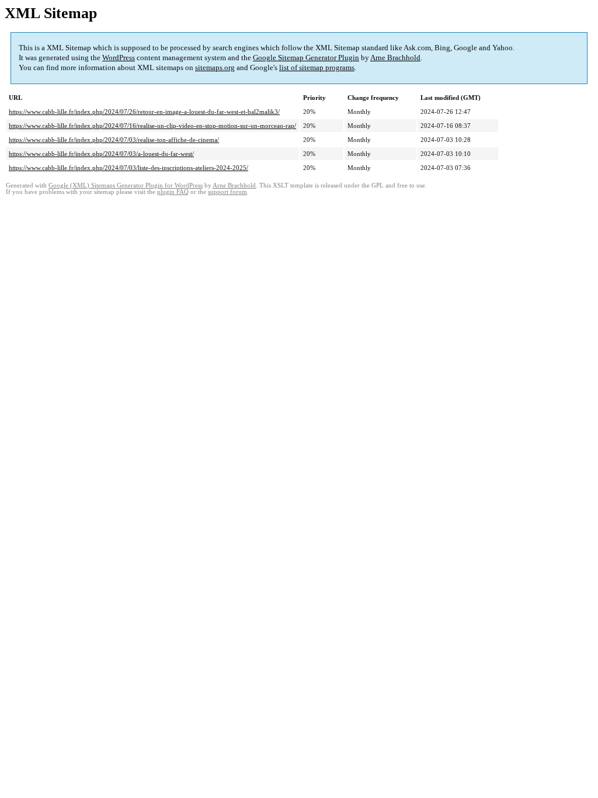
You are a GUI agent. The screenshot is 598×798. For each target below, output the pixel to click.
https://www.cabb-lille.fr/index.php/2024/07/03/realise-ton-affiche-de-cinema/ (114, 139)
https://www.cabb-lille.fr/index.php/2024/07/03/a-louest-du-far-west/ (101, 153)
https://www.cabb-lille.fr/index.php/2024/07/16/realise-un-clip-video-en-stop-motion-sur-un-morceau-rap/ (152, 125)
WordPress (118, 57)
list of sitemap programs (316, 67)
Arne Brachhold (395, 57)
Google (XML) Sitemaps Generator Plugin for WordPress (125, 185)
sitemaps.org (215, 67)
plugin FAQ (173, 192)
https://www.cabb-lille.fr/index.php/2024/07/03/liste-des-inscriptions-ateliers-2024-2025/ (128, 167)
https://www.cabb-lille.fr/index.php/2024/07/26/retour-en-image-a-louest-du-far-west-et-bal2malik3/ (144, 111)
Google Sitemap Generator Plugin (306, 57)
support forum (227, 192)
